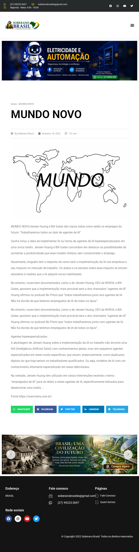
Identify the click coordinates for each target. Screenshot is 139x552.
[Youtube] (124, 5)
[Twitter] (131, 5)
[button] (132, 25)
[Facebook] (8, 518)
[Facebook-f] (110, 5)
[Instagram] (117, 5)
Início (14, 103)
